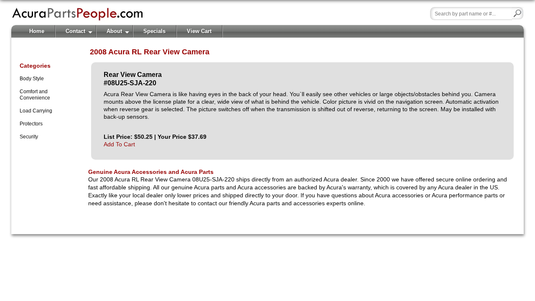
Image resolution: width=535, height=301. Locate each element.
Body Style (32, 79)
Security (29, 137)
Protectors (31, 124)
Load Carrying (36, 111)
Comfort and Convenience (35, 95)
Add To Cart (119, 144)
